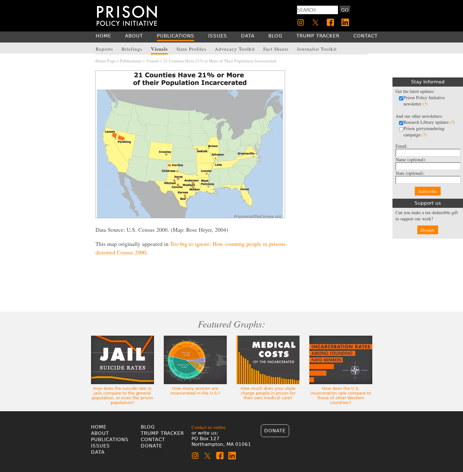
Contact (153, 439)
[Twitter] (315, 22)
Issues (100, 446)
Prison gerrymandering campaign (423, 131)
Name (411, 159)
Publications (131, 61)
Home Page (105, 61)
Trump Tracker (162, 433)
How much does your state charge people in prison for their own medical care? (268, 393)
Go (345, 10)
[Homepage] (127, 15)
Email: (402, 146)
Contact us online (208, 427)
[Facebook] (330, 22)
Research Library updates (429, 122)
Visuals (152, 61)
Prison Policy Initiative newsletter (424, 100)
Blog (148, 427)
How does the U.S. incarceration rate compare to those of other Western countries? (340, 395)
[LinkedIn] (345, 22)
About (100, 433)
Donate (427, 230)
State (410, 173)
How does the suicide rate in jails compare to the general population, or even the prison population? (122, 395)
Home (98, 427)
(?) (425, 104)
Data (98, 452)
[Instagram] (301, 22)
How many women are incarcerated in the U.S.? (195, 390)
